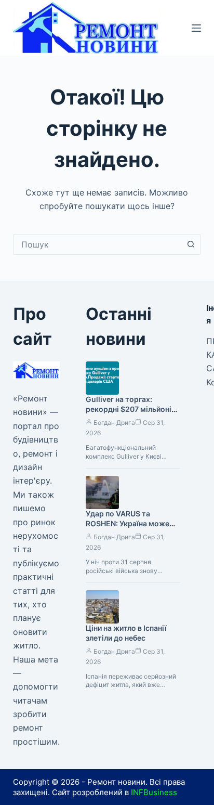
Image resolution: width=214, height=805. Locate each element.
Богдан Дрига (114, 422)
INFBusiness (154, 792)
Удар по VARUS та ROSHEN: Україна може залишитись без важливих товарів (132, 528)
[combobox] (97, 244)
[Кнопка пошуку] (190, 244)
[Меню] (196, 28)
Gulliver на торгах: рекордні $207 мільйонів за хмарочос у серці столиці (131, 414)
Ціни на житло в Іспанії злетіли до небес (126, 633)
